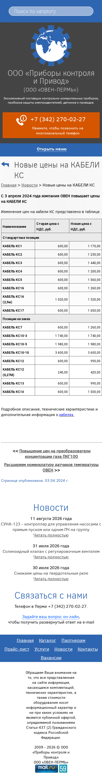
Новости (29, 185)
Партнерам (73, 640)
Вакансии (51, 657)
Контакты (88, 649)
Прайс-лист (16, 649)
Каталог (47, 640)
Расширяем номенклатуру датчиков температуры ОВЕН (51, 467)
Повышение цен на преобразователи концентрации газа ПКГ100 (54, 453)
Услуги (42, 649)
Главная (8, 185)
